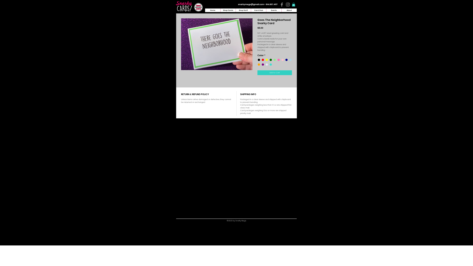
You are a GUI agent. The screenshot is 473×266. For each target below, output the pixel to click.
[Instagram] (287, 4)
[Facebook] (281, 4)
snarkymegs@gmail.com (251, 4)
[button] (293, 4)
